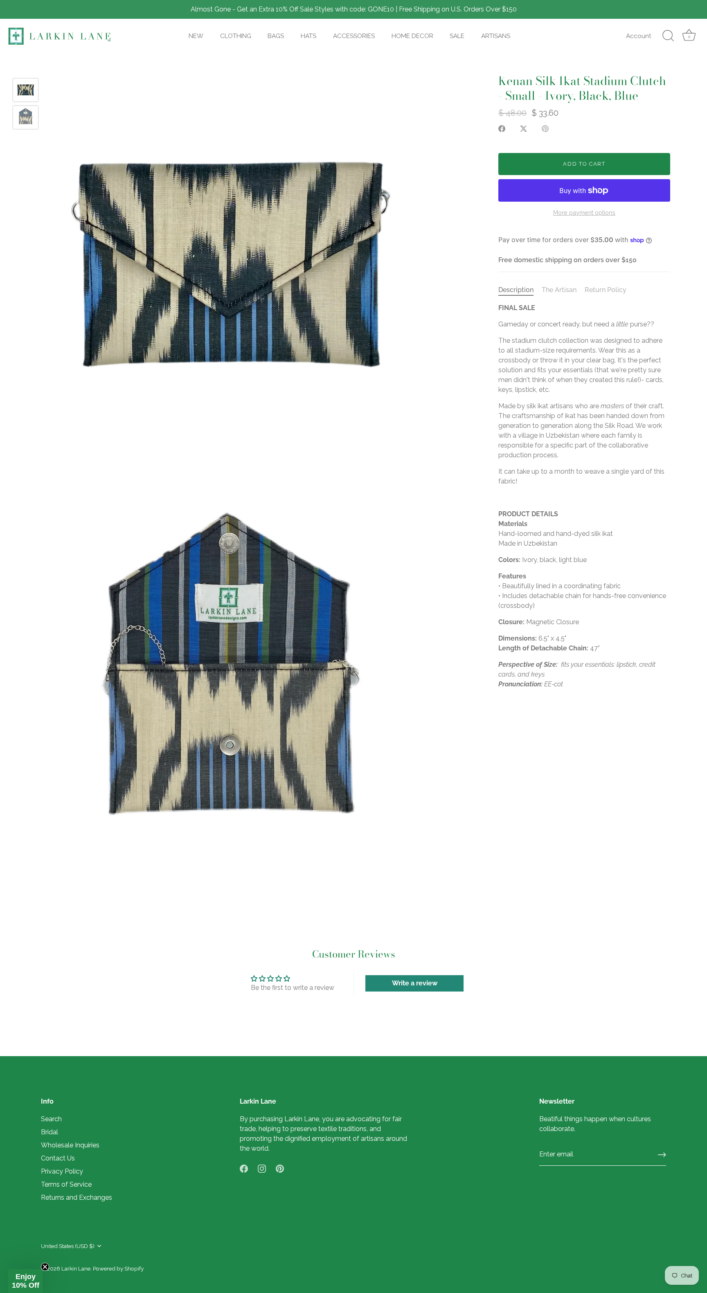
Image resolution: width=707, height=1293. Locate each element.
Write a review (414, 983)
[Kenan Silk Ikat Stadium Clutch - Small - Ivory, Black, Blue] (25, 90)
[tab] (520, 290)
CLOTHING (235, 36)
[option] (25, 91)
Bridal (49, 1132)
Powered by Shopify (118, 1268)
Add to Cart (584, 164)
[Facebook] (244, 1168)
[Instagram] (262, 1168)
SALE (457, 36)
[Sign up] (662, 1155)
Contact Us (58, 1158)
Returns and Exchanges (76, 1197)
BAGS (276, 36)
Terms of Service (66, 1184)
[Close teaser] (45, 1267)
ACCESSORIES (354, 36)
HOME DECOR (412, 36)
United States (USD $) (68, 1246)
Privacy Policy (62, 1171)
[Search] (668, 36)
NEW (196, 36)
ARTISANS (495, 36)
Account (638, 36)
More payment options (584, 212)
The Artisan (559, 290)
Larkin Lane (75, 1268)
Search (51, 1119)
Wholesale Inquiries (70, 1145)
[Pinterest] (280, 1168)
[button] (25, 1281)
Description (516, 290)
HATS (308, 36)
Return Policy (605, 290)
